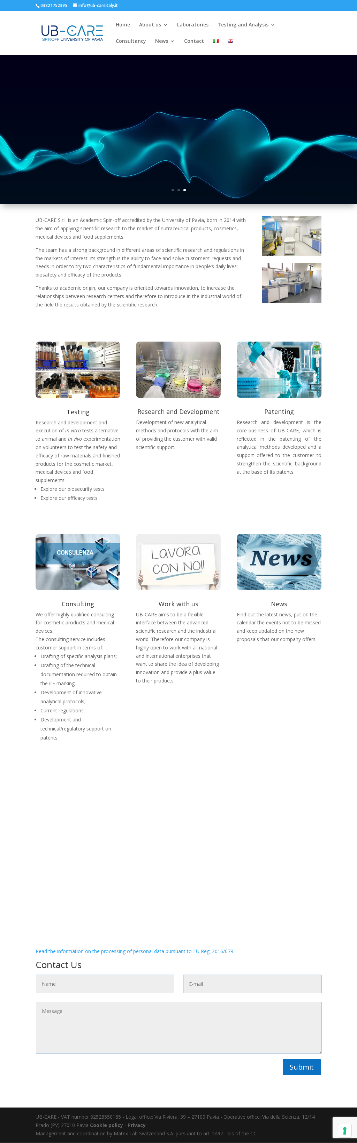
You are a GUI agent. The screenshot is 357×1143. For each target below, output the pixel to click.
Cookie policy (106, 1125)
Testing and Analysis (243, 25)
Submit (302, 1067)
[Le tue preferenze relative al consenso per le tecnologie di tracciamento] (344, 1130)
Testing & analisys (178, 117)
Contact (194, 41)
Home (123, 25)
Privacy (137, 1125)
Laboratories (192, 25)
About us (150, 25)
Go (178, 144)
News (161, 41)
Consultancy (131, 41)
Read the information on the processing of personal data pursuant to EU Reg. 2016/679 (134, 951)
